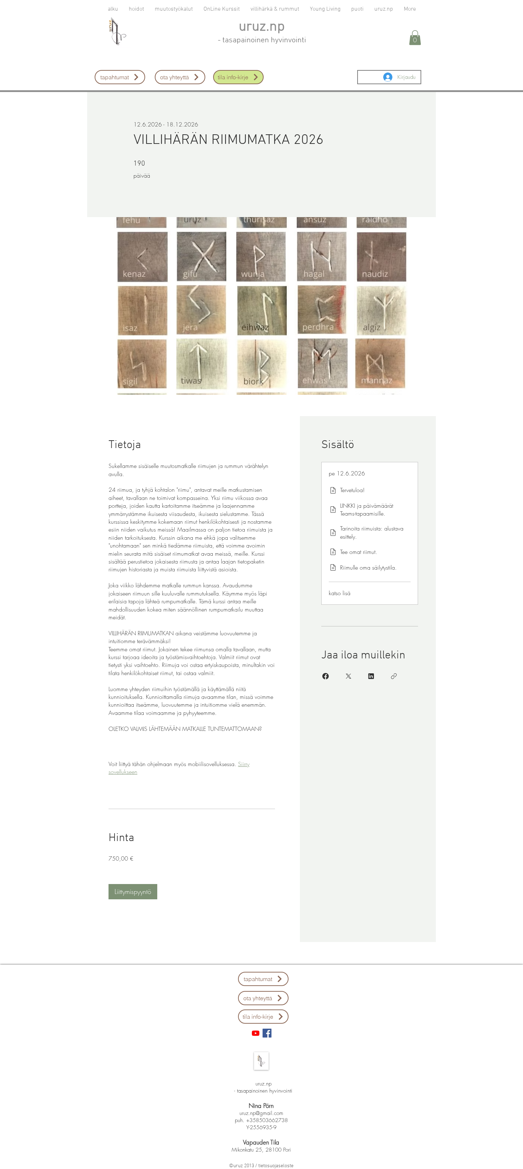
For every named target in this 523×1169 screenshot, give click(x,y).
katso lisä (339, 593)
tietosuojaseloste (276, 1166)
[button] (415, 37)
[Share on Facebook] (325, 676)
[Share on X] (348, 676)
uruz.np (262, 27)
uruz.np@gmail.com (261, 1113)
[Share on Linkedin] (371, 676)
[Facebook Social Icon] (267, 1033)
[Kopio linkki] (394, 676)
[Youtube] (255, 1033)
